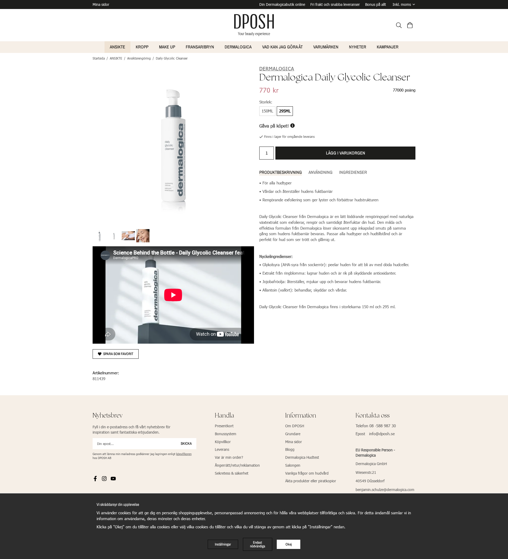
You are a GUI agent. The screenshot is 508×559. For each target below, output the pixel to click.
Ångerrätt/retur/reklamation (237, 465)
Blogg (289, 449)
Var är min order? (229, 457)
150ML (267, 110)
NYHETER (357, 47)
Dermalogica (238, 47)
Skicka (186, 443)
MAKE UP (167, 47)
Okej (288, 544)
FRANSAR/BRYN (200, 47)
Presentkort (224, 425)
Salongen (292, 465)
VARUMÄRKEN (325, 47)
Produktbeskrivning (280, 172)
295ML (285, 110)
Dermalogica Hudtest (302, 457)
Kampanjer (387, 47)
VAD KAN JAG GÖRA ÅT (282, 47)
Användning (321, 172)
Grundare (292, 433)
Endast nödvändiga (257, 544)
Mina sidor (101, 4)
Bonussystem (225, 433)
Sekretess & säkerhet (231, 473)
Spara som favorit (117, 353)
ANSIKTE (117, 47)
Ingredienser (353, 172)
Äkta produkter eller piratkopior (310, 480)
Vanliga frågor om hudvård (307, 473)
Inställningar (223, 544)
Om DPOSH (294, 425)
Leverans (222, 449)
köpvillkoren (184, 454)
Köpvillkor (223, 441)
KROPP (142, 47)
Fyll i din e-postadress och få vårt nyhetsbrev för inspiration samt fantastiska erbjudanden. (131, 429)
